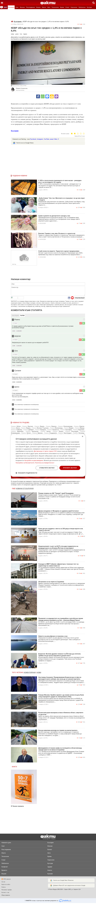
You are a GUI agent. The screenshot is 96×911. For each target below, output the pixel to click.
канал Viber (53, 139)
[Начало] (47, 3)
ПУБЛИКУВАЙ (79, 298)
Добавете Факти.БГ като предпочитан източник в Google (69, 885)
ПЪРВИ (22, 315)
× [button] (82, 436)
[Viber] (56, 96)
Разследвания (30, 7)
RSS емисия (7, 879)
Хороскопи (74, 7)
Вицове (4, 873)
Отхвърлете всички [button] (46, 468)
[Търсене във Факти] (93, 2)
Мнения (22, 7)
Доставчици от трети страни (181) (45, 451)
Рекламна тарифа (7, 889)
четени (20, 672)
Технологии (55, 7)
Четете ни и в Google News (25, 143)
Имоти (44, 7)
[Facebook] (38, 96)
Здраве (49, 867)
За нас (3, 882)
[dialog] (48, 455)
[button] (26, 473)
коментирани (30, 672)
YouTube (46, 139)
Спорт (67, 7)
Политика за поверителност (44, 463)
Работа (4, 887)
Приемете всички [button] (70, 468)
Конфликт (5, 867)
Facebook (33, 139)
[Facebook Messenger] (47, 96)
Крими (62, 7)
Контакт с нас (5, 892)
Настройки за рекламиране (33, 460)
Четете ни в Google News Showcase (63, 880)
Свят (17, 7)
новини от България (25, 488)
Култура (89, 7)
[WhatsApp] (43, 96)
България (11, 7)
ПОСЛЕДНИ (15, 315)
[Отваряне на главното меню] (2, 2)
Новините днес (6, 842)
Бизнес (38, 7)
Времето (4, 870)
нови (39, 672)
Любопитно (82, 7)
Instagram (40, 139)
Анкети (49, 870)
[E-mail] (52, 96)
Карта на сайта (6, 884)
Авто (48, 7)
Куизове (50, 873)
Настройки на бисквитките (25, 463)
